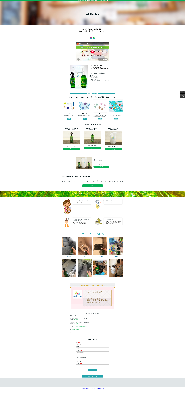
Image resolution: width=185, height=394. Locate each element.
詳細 (69, 118)
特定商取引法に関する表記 (85, 388)
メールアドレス (78, 350)
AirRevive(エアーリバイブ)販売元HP (92, 376)
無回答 (84, 357)
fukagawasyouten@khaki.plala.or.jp (82, 326)
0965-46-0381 (76, 323)
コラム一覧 (92, 185)
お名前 (77, 342)
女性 (81, 357)
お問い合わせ (78, 363)
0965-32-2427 (76, 319)
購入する (71, 148)
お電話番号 (77, 346)
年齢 (76, 359)
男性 (78, 357)
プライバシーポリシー (93, 388)
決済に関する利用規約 (101, 388)
